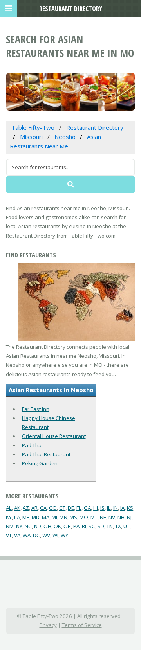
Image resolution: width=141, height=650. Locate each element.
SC (92, 526)
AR (34, 507)
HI (95, 507)
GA (87, 507)
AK (17, 507)
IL (109, 507)
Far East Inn (35, 408)
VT (9, 535)
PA (76, 526)
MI (54, 517)
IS (102, 507)
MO (84, 517)
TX (118, 526)
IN (115, 507)
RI (84, 526)
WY (64, 535)
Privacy (48, 625)
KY (9, 517)
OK (57, 526)
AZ (26, 507)
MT (94, 517)
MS (73, 517)
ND (37, 526)
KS (130, 507)
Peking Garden (40, 463)
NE (103, 517)
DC (36, 535)
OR (67, 526)
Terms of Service (82, 625)
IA (122, 507)
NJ (129, 517)
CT (62, 507)
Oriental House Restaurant (54, 435)
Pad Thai (32, 445)
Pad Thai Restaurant (46, 454)
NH (121, 517)
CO (53, 507)
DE (71, 507)
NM (10, 526)
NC (28, 526)
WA (27, 535)
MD (36, 517)
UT (126, 526)
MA (45, 517)
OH (47, 526)
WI (55, 535)
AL (9, 507)
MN (63, 517)
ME (25, 517)
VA (17, 535)
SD (101, 526)
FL (78, 507)
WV (46, 535)
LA (17, 517)
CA (43, 507)
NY (19, 526)
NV (111, 517)
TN (110, 526)
